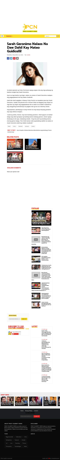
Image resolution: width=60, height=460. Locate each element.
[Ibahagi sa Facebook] (8, 58)
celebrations (18, 437)
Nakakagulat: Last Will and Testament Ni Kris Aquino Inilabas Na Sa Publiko (46, 296)
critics (14, 126)
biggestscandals (9, 437)
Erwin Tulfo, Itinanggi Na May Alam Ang (7, 403)
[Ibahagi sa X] (11, 58)
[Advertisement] (30, 11)
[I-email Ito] (17, 58)
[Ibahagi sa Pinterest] (14, 58)
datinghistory (9, 440)
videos (33, 126)
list (6, 443)
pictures (27, 126)
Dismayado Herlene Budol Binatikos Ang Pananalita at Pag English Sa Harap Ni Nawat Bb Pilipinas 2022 (41, 220)
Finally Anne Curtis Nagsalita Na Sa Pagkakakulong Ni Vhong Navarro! (46, 267)
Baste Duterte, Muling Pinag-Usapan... (48, 403)
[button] (2, 36)
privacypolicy (9, 446)
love (11, 443)
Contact (36, 411)
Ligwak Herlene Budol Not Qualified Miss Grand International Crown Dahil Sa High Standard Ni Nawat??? (40, 286)
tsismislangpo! (17, 446)
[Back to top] (56, 456)
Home (21, 411)
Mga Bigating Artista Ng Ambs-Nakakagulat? (46, 229)
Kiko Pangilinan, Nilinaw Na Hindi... (34, 403)
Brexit (9, 126)
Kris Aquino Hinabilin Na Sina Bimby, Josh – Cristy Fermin (45, 258)
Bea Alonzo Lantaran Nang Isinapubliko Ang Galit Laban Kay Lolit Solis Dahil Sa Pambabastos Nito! (41, 276)
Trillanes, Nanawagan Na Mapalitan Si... (21, 403)
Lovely (28, 55)
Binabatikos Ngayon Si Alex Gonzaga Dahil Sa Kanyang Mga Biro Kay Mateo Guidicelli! (46, 250)
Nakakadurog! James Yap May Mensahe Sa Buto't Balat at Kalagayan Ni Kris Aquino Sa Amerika (41, 240)
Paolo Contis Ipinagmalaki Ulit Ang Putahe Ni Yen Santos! (46, 304)
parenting (17, 443)
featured (20, 126)
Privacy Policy (28, 411)
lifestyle (23, 440)
